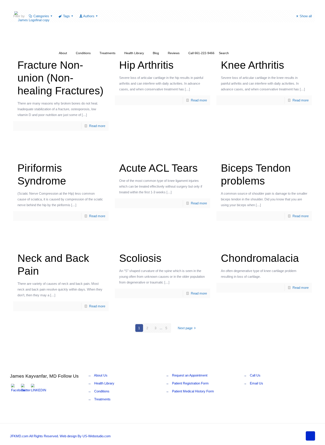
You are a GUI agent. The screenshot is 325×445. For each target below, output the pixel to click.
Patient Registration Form (190, 383)
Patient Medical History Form (193, 391)
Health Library (104, 383)
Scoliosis (140, 258)
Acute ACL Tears (158, 168)
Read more (97, 126)
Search (224, 53)
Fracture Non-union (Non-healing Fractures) (60, 78)
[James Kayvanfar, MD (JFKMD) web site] (32, 19)
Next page (185, 328)
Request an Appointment (189, 375)
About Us (100, 375)
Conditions (101, 391)
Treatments (102, 399)
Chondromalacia (260, 258)
